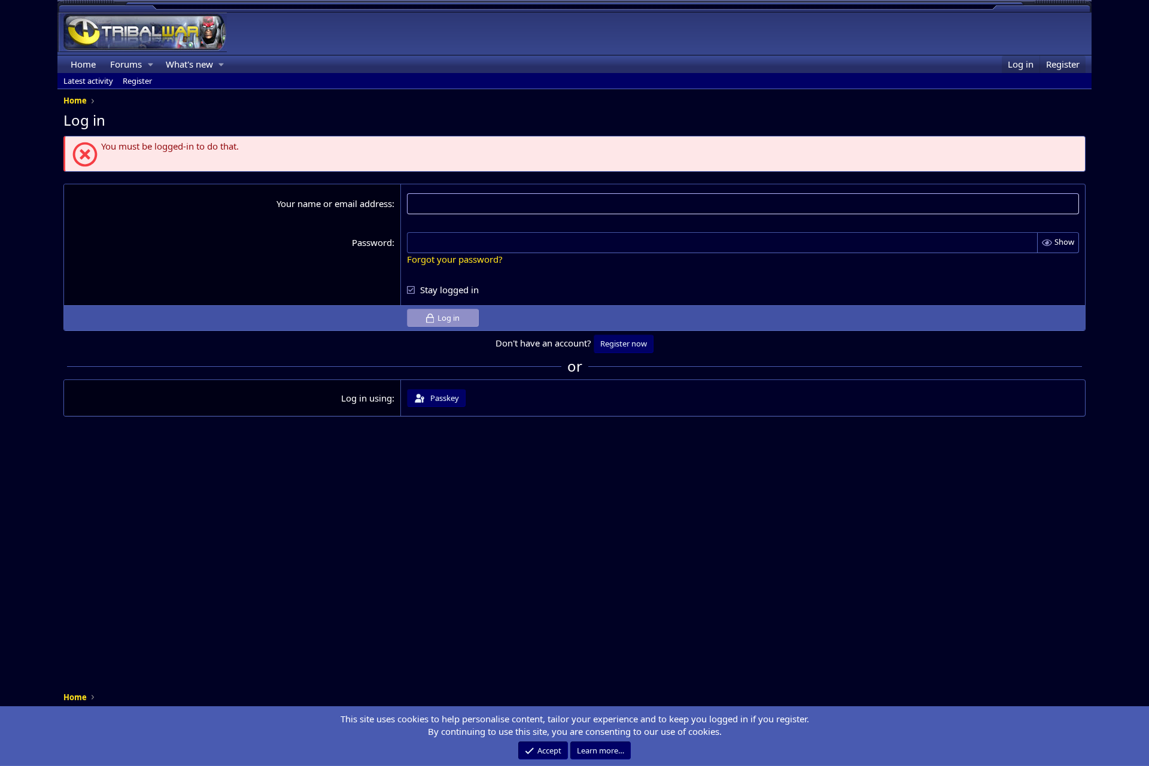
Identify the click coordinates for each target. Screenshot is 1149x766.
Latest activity (88, 80)
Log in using (366, 398)
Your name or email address (334, 203)
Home (83, 64)
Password (372, 242)
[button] (151, 64)
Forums (126, 64)
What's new (189, 64)
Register (137, 80)
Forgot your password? (455, 259)
